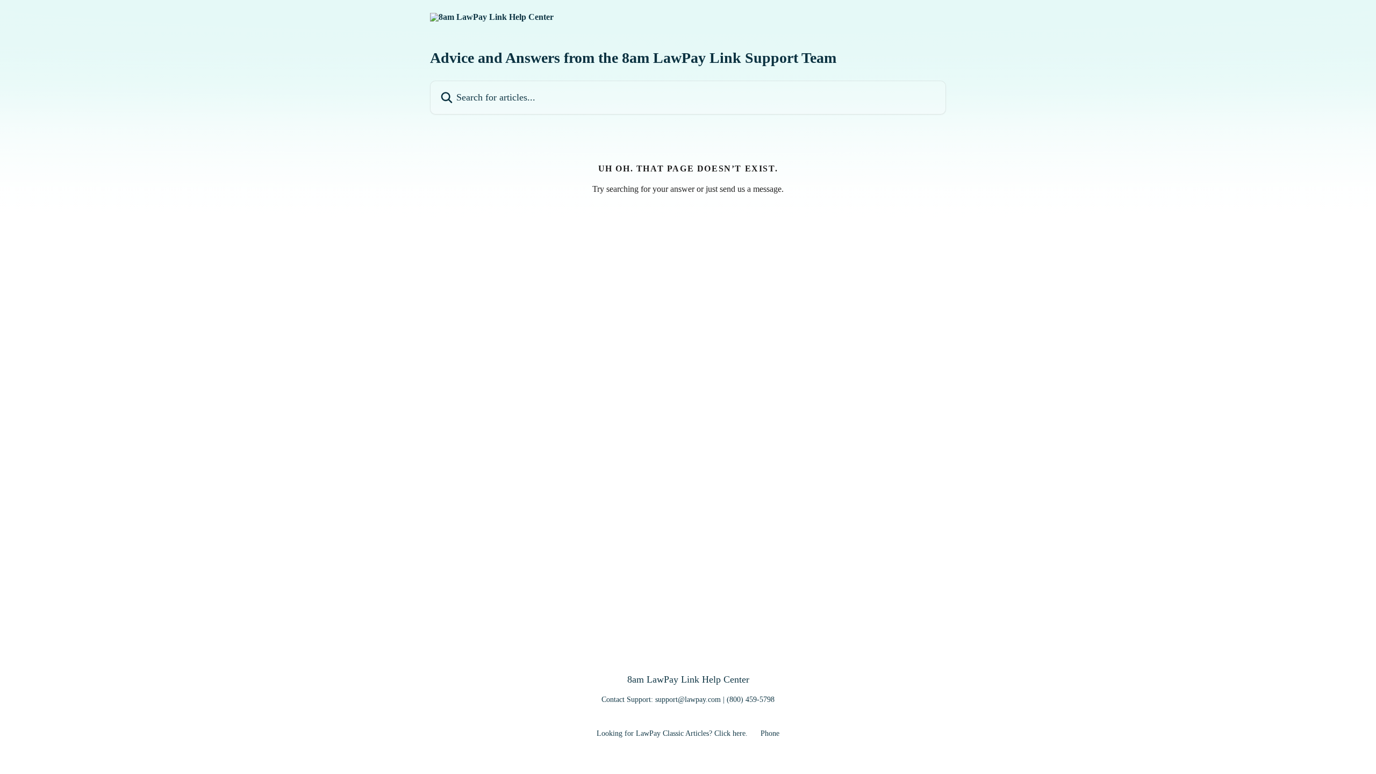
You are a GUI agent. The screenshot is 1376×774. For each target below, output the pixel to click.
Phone (770, 733)
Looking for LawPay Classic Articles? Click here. (672, 733)
